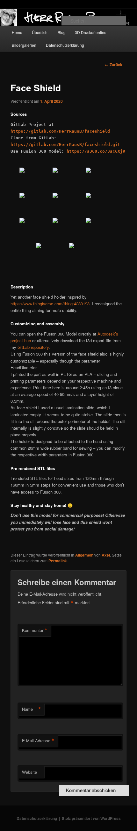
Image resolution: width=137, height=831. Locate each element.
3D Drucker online (90, 32)
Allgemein (84, 555)
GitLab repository (33, 347)
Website (29, 772)
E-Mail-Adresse (38, 741)
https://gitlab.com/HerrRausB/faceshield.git (65, 144)
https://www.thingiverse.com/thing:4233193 (50, 304)
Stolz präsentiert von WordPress (91, 818)
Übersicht (40, 32)
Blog (62, 32)
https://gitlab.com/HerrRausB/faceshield (60, 131)
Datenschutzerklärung (65, 45)
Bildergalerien (24, 45)
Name (31, 709)
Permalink (57, 561)
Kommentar (34, 630)
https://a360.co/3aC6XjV (96, 151)
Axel (106, 555)
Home (17, 32)
